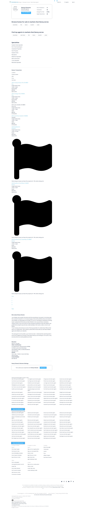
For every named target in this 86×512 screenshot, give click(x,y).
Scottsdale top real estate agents (66, 389)
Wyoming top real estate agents (50, 438)
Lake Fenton (22, 35)
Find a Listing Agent (15, 462)
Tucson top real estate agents (65, 394)
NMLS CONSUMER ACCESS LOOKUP (19, 502)
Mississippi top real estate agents (18, 426)
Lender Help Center (31, 468)
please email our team (56, 487)
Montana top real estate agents (50, 426)
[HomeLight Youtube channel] (69, 481)
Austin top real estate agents (17, 383)
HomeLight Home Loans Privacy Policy (19, 503)
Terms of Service (51, 493)
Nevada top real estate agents (17, 428)
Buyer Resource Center (16, 457)
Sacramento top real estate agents (18, 396)
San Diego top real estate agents (34, 381)
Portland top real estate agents (65, 387)
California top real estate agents (18, 414)
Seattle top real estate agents (17, 389)
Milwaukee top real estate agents (18, 398)
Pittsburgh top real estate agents (66, 402)
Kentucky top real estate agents (34, 422)
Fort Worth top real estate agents (50, 389)
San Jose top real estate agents (65, 398)
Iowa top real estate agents (65, 420)
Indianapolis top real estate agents (34, 387)
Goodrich (32, 24)
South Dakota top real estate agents (34, 434)
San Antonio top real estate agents (18, 381)
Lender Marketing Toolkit (32, 470)
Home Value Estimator (16, 468)
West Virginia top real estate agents (18, 438)
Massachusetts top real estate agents (35, 424)
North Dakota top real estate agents (50, 430)
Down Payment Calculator (17, 455)
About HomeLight (47, 447)
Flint (21, 24)
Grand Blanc (15, 24)
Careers (45, 451)
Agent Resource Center (32, 455)
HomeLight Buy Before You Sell (18, 464)
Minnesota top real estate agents (66, 424)
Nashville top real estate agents (66, 383)
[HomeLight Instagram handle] (66, 481)
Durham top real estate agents (65, 404)
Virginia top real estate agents (49, 436)
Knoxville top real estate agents (18, 404)
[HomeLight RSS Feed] (73, 481)
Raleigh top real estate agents (65, 392)
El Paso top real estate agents (49, 394)
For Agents (66, 2)
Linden (38, 24)
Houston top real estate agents (65, 379)
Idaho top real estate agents (17, 420)
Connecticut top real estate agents (50, 414)
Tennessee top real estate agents (50, 434)
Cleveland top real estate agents (34, 400)
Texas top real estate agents (65, 434)
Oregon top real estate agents (33, 432)
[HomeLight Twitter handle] (62, 481)
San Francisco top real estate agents (19, 387)
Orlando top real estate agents (17, 394)
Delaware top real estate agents (66, 414)
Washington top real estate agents (34, 394)
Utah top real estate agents (17, 436)
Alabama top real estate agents (18, 412)
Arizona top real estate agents (49, 412)
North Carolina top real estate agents (35, 430)
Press (45, 453)
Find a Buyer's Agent (15, 449)
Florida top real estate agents (33, 416)
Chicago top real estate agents (49, 379)
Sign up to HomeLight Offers (33, 451)
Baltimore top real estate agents (66, 396)
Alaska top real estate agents (33, 412)
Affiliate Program (47, 455)
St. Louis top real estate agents (17, 400)
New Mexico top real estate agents (66, 428)
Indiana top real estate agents (49, 420)
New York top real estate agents (18, 379)
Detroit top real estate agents (49, 402)
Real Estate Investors (48, 457)
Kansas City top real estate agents (34, 396)
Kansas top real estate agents (17, 422)
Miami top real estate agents (17, 392)
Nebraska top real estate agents (66, 426)
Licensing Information (16, 504)
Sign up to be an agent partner (33, 449)
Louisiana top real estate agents (50, 422)
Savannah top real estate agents (50, 404)
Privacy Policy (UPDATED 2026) (62, 493)
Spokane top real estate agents (18, 402)
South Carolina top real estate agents (19, 434)
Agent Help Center (31, 457)
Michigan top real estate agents (50, 424)
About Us (59, 2)
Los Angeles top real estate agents (34, 379)
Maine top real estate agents (65, 422)
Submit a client (30, 453)
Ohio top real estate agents (65, 430)
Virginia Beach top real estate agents (51, 398)
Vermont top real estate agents (33, 436)
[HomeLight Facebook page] (64, 481)
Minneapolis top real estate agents (34, 402)
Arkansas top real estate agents (66, 412)
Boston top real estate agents (49, 396)
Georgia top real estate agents (49, 416)
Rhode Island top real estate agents (66, 432)
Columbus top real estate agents (50, 387)
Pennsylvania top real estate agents (50, 432)
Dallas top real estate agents (65, 381)
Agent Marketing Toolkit (32, 459)
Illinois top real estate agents (33, 420)
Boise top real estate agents (33, 404)
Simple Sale (14, 466)
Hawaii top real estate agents (65, 416)
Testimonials (46, 449)
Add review (43, 367)
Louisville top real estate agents (34, 398)
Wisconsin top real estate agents (34, 438)
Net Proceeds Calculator (16, 470)
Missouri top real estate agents (33, 426)
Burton (26, 24)
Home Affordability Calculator (17, 453)
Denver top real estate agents (49, 385)
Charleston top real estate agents (66, 400)
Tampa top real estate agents (49, 392)
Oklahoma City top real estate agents (35, 392)
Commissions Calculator (16, 474)
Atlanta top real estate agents (65, 385)
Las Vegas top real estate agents (50, 383)
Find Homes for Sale (15, 451)
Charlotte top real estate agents (34, 383)
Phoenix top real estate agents (49, 381)
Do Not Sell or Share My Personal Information (43, 494)
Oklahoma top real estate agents (18, 432)
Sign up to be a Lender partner (33, 464)
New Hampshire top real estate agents (35, 428)
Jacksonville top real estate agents (34, 385)
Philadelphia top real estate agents (18, 385)
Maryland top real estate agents (18, 424)
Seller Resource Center (16, 472)
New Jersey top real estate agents (50, 428)
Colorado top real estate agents (34, 414)
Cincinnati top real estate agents (50, 400)
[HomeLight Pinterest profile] (71, 481)
